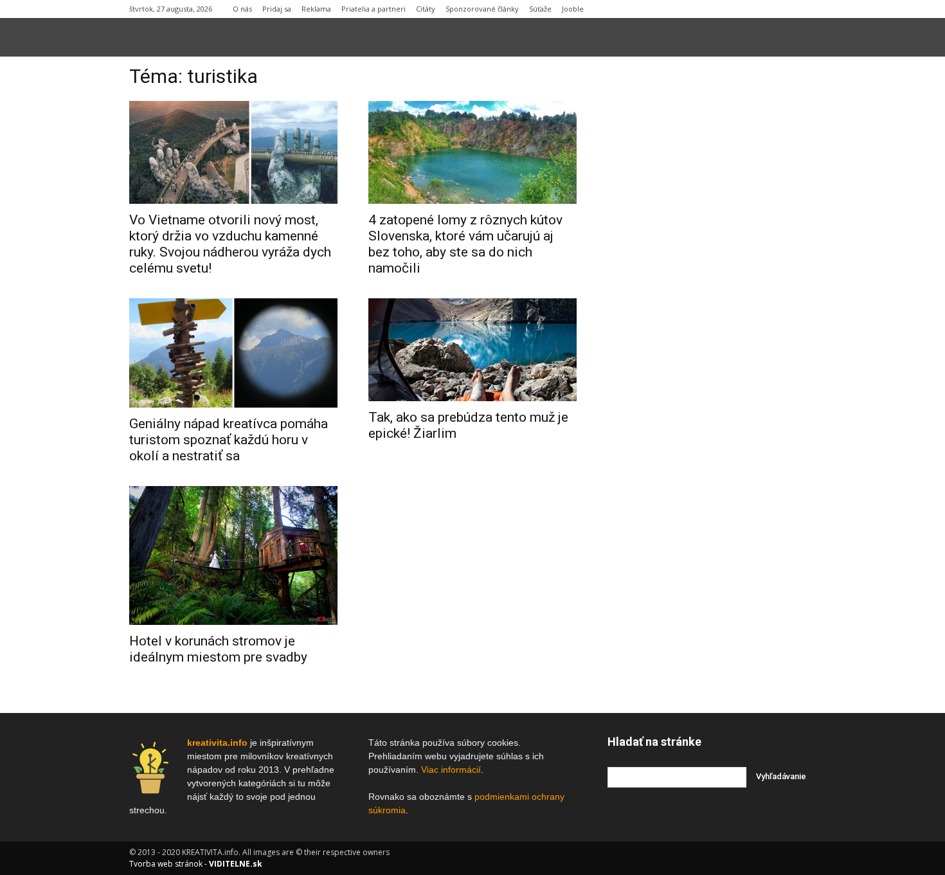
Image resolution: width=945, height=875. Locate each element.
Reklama (316, 9)
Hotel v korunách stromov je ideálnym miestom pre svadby (218, 649)
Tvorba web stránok (166, 863)
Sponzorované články (482, 9)
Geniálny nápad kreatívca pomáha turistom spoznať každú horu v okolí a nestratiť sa (228, 440)
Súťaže (540, 9)
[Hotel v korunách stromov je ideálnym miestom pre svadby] (233, 555)
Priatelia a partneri (373, 9)
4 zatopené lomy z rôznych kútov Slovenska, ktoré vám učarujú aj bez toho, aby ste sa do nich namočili (465, 244)
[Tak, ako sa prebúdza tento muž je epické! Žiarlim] (472, 349)
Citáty (425, 9)
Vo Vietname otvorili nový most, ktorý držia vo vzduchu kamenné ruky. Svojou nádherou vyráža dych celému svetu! (230, 244)
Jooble (573, 9)
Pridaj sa (276, 9)
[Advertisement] (711, 263)
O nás (242, 9)
